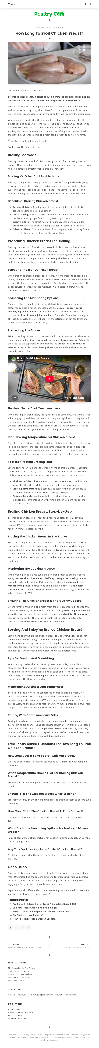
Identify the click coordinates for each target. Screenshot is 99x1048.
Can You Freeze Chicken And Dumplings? (35, 907)
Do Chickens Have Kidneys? (28, 915)
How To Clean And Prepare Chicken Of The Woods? (41, 911)
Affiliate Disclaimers (16, 1012)
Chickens (59, 27)
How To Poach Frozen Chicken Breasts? (34, 918)
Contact (18, 1009)
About (10, 1009)
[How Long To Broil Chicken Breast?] (49, 63)
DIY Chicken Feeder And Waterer (22, 968)
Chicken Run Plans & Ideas (19, 971)
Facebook (22, 1018)
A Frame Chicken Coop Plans (20, 974)
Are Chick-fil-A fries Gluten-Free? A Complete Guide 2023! (44, 903)
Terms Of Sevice (15, 1015)
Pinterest (12, 1018)
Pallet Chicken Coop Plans (19, 977)
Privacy (30, 1012)
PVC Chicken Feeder (16, 980)
